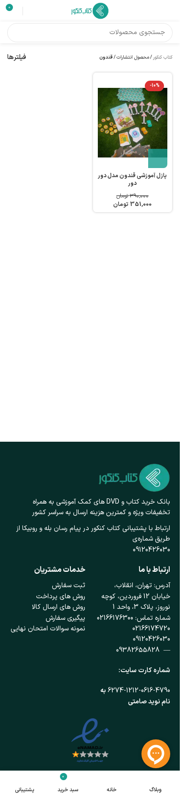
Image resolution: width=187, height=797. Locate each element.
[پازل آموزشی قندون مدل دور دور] (133, 122)
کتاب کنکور (163, 57)
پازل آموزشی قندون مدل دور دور (132, 179)
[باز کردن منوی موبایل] (168, 11)
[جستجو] (16, 32)
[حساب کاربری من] (31, 11)
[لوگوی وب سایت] (90, 10)
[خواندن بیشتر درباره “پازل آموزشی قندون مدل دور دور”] (157, 158)
